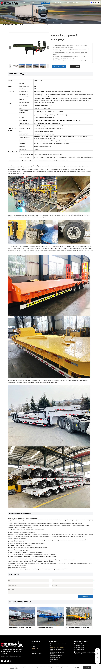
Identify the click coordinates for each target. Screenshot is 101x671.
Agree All (87, 667)
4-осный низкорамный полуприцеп (45, 24)
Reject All (77, 667)
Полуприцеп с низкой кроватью (29, 24)
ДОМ (13, 24)
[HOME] (9, 3)
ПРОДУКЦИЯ (18, 24)
